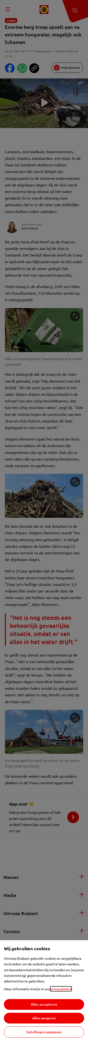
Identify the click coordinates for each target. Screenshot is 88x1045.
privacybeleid (61, 989)
